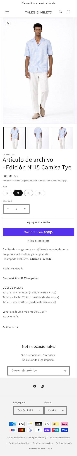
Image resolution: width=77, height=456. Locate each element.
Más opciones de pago (38, 240)
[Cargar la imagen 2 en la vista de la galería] (38, 138)
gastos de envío (30, 180)
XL (41, 193)
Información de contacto (40, 448)
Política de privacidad (19, 443)
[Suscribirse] (65, 370)
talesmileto (19, 437)
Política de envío (64, 443)
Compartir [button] (12, 327)
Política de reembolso (60, 437)
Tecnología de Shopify (35, 437)
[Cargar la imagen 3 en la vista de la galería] (62, 138)
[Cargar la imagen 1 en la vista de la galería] (15, 138)
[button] (7, 11)
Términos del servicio (43, 443)
